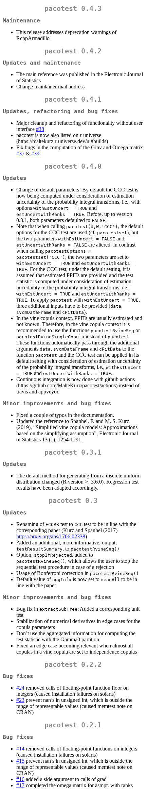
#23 (20, 700)
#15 (20, 761)
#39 (35, 153)
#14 (20, 748)
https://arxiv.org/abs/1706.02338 (50, 536)
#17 (20, 785)
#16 (20, 779)
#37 (20, 153)
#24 (20, 688)
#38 (40, 129)
